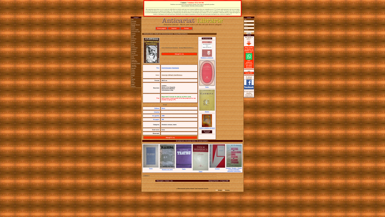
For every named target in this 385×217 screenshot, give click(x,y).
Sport (132, 81)
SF (132, 77)
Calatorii (133, 28)
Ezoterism (133, 49)
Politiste (133, 72)
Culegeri (133, 35)
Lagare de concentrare (134, 61)
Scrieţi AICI (248, 73)
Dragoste (133, 42)
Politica (133, 70)
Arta (132, 19)
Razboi (133, 73)
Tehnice (133, 82)
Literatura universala (133, 66)
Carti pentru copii (135, 31)
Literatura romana (135, 63)
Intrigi (132, 56)
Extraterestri (134, 47)
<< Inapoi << (146, 175)
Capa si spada (134, 29)
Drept (132, 44)
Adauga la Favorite (213, 180)
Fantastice (134, 51)
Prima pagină (161, 28)
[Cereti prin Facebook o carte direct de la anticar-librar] (249, 89)
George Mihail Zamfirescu (172, 75)
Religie (133, 75)
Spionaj (133, 79)
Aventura (133, 23)
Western (133, 86)
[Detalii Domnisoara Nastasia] (151, 63)
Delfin (132, 37)
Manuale (133, 68)
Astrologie (133, 21)
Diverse (133, 40)
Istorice (133, 58)
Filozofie (133, 53)
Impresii (174, 28)
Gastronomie (134, 55)
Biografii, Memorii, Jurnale (135, 25)
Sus (172, 180)
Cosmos (133, 33)
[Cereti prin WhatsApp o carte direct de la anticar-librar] (249, 59)
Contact (186, 28)
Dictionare (133, 38)
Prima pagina (160, 180)
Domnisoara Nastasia (170, 68)
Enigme (133, 46)
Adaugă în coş (179, 54)
